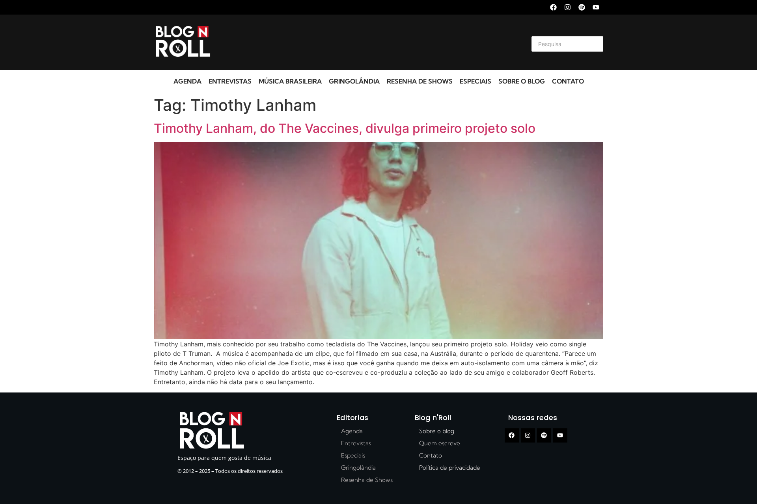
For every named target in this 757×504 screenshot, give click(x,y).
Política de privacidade (449, 467)
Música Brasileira (290, 81)
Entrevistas (230, 81)
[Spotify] (581, 7)
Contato (568, 81)
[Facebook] (553, 7)
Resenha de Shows (420, 81)
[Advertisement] (369, 42)
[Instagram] (567, 7)
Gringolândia (354, 81)
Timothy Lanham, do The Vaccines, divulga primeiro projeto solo (344, 128)
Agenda (187, 81)
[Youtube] (596, 7)
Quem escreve (439, 443)
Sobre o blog (521, 81)
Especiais (475, 81)
